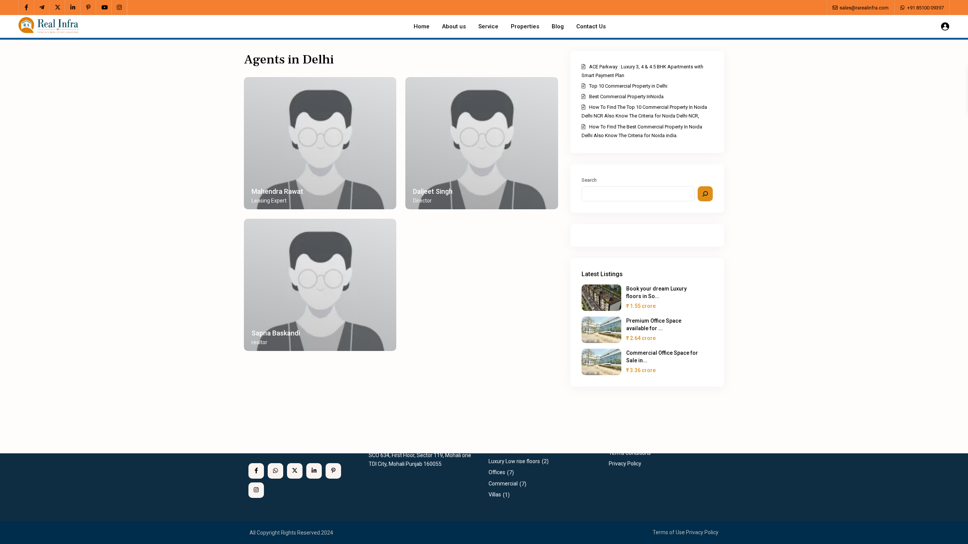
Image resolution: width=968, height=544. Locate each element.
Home (422, 26)
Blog (558, 26)
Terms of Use (669, 532)
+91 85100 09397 (925, 8)
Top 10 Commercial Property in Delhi (628, 86)
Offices (497, 472)
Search (589, 180)
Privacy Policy (702, 532)
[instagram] (119, 7)
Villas (495, 494)
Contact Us (591, 26)
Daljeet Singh (433, 191)
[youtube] (104, 7)
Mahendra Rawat (277, 191)
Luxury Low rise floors (514, 461)
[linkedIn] (73, 7)
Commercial (503, 484)
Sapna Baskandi (275, 333)
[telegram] (42, 7)
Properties (525, 26)
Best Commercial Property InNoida (626, 96)
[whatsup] (275, 471)
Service (488, 26)
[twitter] (57, 7)
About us (454, 26)
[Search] (705, 193)
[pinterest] (88, 7)
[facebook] (26, 7)
